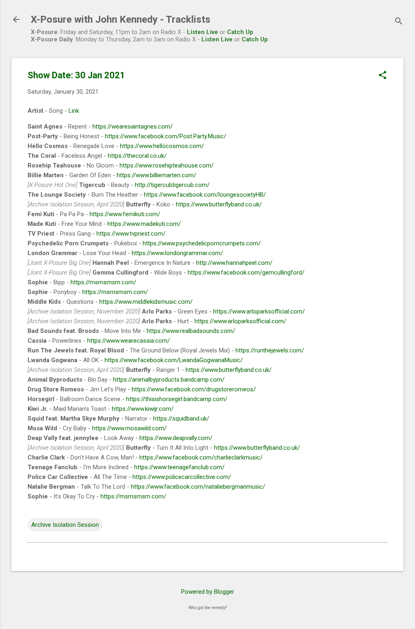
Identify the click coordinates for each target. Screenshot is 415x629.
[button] (382, 76)
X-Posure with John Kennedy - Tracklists (120, 19)
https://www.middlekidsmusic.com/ (146, 301)
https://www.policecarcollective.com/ (182, 477)
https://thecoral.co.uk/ (137, 155)
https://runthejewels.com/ (269, 350)
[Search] (399, 22)
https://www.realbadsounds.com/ (191, 331)
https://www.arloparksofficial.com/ (259, 311)
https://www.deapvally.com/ (175, 438)
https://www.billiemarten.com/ (156, 175)
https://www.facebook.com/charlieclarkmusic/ (201, 457)
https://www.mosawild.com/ (129, 428)
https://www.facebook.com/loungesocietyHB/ (205, 194)
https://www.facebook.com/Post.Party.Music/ (165, 136)
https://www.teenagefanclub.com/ (179, 467)
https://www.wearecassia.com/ (128, 340)
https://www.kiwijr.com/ (142, 408)
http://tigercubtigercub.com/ (172, 185)
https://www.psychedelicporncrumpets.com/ (202, 243)
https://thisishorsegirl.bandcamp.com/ (176, 399)
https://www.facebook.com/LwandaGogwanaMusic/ (174, 360)
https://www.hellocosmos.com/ (162, 146)
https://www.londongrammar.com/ (177, 253)
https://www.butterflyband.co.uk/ (219, 204)
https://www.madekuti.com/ (144, 224)
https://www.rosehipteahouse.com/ (167, 165)
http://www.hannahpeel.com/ (234, 262)
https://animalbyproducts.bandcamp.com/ (169, 379)
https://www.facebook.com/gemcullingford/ (246, 272)
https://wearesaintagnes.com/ (132, 126)
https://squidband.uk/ (181, 418)
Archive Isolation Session (65, 524)
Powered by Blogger (207, 591)
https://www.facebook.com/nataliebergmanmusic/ (198, 486)
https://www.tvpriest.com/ (130, 233)
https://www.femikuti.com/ (125, 214)
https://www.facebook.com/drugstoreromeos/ (194, 389)
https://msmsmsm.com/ (103, 282)
